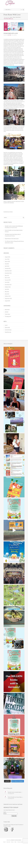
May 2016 (7, 291)
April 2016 (7, 293)
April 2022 (7, 266)
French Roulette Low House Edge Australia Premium (13, 231)
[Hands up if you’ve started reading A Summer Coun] (14, 508)
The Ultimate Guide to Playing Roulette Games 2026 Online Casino (14, 242)
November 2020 (8, 270)
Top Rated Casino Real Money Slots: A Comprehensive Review (13, 235)
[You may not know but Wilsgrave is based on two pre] (14, 422)
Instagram (6, 826)
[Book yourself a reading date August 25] (14, 746)
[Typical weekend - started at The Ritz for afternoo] (14, 400)
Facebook (20, 824)
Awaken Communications (16, 840)
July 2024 (7, 263)
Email (5, 812)
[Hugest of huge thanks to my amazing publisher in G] (14, 768)
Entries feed (7, 327)
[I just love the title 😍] (14, 551)
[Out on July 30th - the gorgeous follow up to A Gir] (14, 724)
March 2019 (7, 277)
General (6, 311)
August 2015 (7, 300)
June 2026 (7, 259)
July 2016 (7, 289)
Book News (18, 17)
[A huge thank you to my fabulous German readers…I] (14, 681)
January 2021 (8, 268)
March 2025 (7, 261)
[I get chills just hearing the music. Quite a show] (14, 573)
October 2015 (7, 296)
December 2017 (8, 284)
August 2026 (7, 256)
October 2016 (7, 287)
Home (11, 17)
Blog (14, 17)
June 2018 (7, 282)
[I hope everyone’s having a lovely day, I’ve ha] (14, 465)
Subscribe (14, 815)
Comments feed (8, 329)
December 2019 (8, 273)
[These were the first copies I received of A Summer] (14, 443)
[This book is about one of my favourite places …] (14, 378)
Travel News (7, 314)
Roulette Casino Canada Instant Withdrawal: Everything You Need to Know (14, 227)
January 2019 (8, 280)
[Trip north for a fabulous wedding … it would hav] (14, 616)
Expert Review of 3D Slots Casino (12, 238)
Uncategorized (8, 316)
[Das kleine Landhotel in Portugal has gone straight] (14, 357)
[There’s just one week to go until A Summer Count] (14, 660)
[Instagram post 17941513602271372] (14, 487)
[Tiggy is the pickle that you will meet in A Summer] (14, 638)
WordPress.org (8, 332)
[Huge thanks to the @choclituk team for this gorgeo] (14, 703)
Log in (6, 325)
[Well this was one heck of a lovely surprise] (14, 530)
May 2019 (7, 275)
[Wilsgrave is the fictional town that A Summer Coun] (14, 595)
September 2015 (8, 298)
